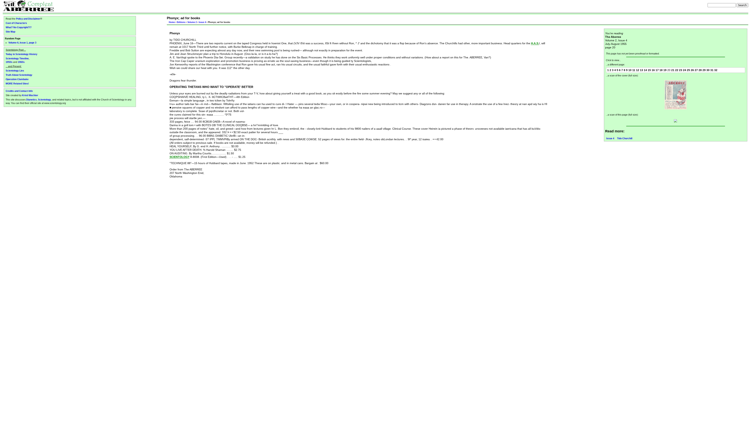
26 (692, 70)
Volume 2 (192, 22)
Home (172, 22)
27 (696, 70)
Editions (181, 22)
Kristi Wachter (30, 95)
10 (630, 70)
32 (715, 70)
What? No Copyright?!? (18, 27)
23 (680, 70)
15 (649, 70)
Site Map (10, 31)
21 (672, 70)
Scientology (44, 99)
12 (637, 70)
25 (688, 70)
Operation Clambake (17, 79)
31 (711, 70)
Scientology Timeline (17, 58)
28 (700, 70)
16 (653, 70)
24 (684, 70)
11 (633, 70)
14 (645, 70)
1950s (9, 62)
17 (657, 70)
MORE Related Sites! (17, 83)
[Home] (28, 5)
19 (665, 70)
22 (676, 70)
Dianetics (31, 99)
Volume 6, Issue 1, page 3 (22, 42)
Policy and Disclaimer (28, 18)
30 (708, 70)
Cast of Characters (16, 23)
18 (661, 70)
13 (641, 70)
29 (704, 70)
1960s (21, 62)
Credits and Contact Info (19, 91)
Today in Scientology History (21, 54)
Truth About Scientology (19, 75)
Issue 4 (202, 22)
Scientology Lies (15, 70)
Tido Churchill (624, 138)
